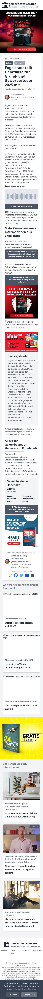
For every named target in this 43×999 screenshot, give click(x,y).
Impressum (37, 950)
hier (17, 471)
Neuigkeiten (14, 58)
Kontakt (4, 950)
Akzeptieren (29, 994)
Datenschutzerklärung (25, 989)
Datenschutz (24, 950)
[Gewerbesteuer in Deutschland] (6, 58)
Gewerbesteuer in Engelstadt (21, 474)
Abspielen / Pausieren (21, 206)
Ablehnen (13, 994)
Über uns (13, 951)
